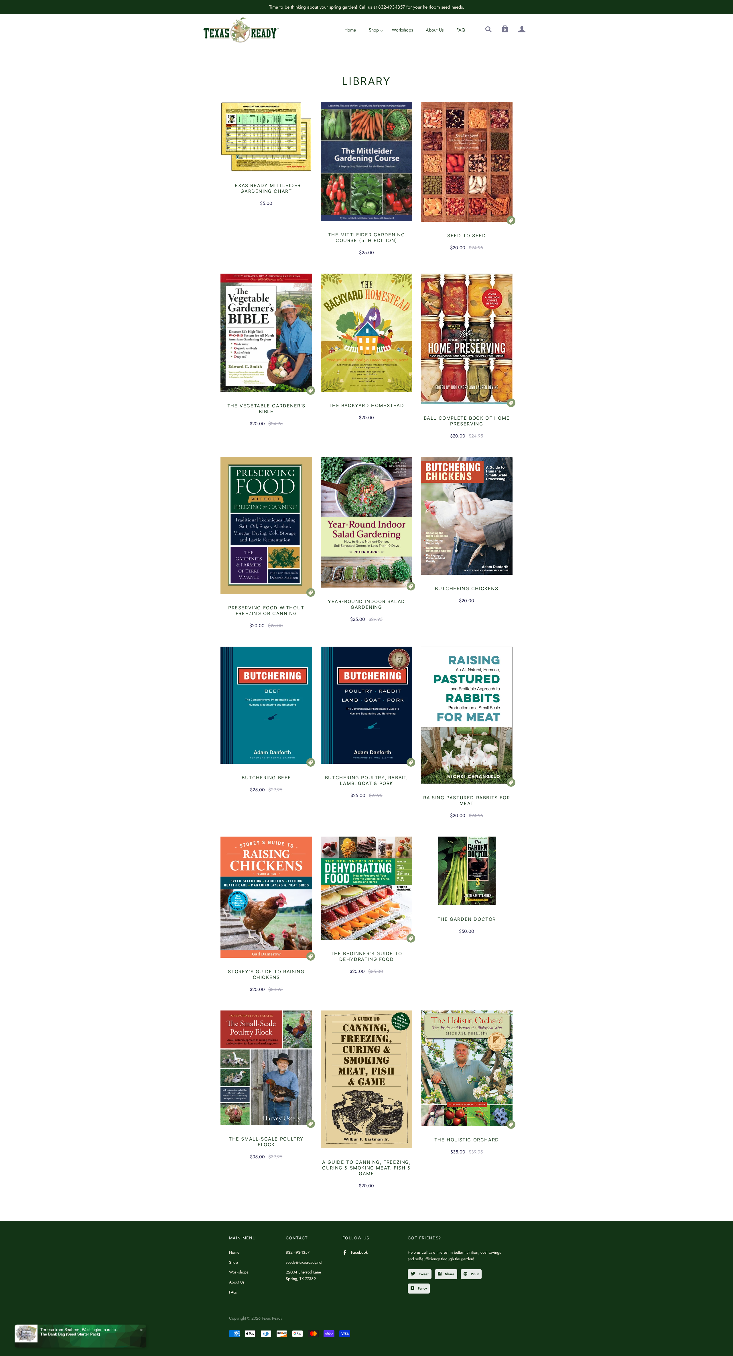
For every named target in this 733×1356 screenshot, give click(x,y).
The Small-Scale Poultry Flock (266, 1141)
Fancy (422, 1288)
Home (350, 30)
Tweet (423, 1274)
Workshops (402, 30)
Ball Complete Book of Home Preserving (467, 421)
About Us (435, 30)
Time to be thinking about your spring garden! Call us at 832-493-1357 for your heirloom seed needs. (366, 7)
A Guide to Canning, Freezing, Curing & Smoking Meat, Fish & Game (366, 1167)
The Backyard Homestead (366, 405)
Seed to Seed (466, 235)
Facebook (359, 1252)
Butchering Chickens (466, 588)
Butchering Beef (266, 777)
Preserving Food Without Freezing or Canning (266, 610)
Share (449, 1274)
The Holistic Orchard (466, 1140)
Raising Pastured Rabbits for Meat (466, 800)
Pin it (474, 1274)
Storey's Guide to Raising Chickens (266, 974)
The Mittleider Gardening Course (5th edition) (366, 237)
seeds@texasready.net (304, 1262)
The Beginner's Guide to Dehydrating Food (366, 956)
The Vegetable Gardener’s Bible (266, 408)
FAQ (460, 30)
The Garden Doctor (467, 919)
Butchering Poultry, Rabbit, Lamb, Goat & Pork (366, 780)
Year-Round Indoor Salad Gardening (366, 604)
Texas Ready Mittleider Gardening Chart (266, 188)
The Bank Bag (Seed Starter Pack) (70, 1334)
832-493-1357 (298, 1252)
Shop (374, 30)
